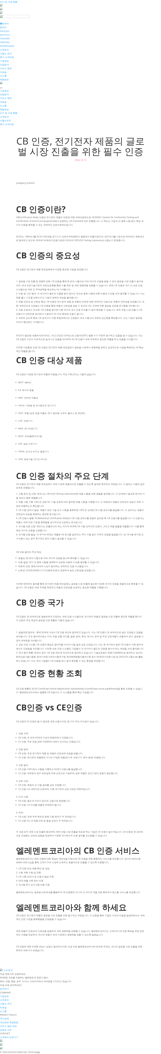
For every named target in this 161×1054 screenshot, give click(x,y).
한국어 (3, 27)
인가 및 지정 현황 (8, 1)
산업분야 (4, 64)
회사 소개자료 (7, 57)
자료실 (3, 72)
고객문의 (4, 49)
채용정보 (4, 79)
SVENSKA (5, 42)
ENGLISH (4, 31)
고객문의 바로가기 (9, 1037)
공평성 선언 (6, 1029)
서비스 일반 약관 (8, 1026)
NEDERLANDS (7, 45)
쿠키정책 (4, 1018)
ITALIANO (5, 38)
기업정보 (4, 60)
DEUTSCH (5, 34)
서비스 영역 (6, 68)
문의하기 (4, 988)
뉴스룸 (3, 75)
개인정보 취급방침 (9, 1022)
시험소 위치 (6, 53)
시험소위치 (5, 120)
